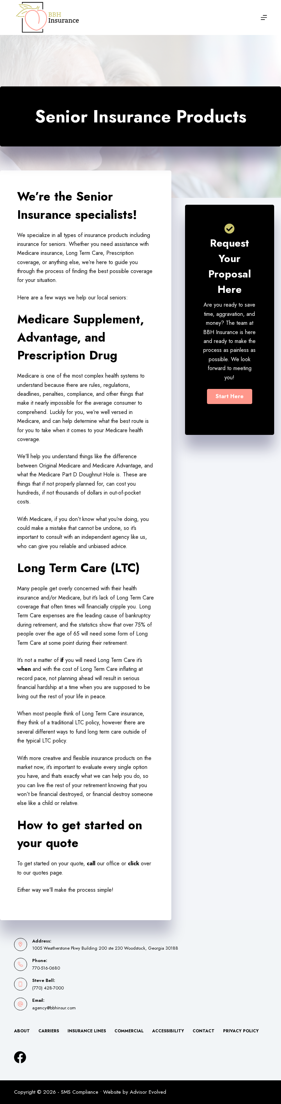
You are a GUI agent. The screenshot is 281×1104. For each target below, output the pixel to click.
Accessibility (168, 1031)
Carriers (48, 1031)
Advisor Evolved (148, 1092)
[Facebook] (20, 1057)
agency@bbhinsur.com (54, 1008)
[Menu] (264, 17)
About (22, 1031)
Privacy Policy (241, 1031)
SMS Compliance (79, 1092)
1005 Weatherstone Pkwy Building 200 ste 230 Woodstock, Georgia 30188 (105, 948)
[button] (229, 396)
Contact (204, 1031)
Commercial (129, 1031)
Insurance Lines (87, 1031)
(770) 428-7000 (48, 988)
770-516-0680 (46, 968)
